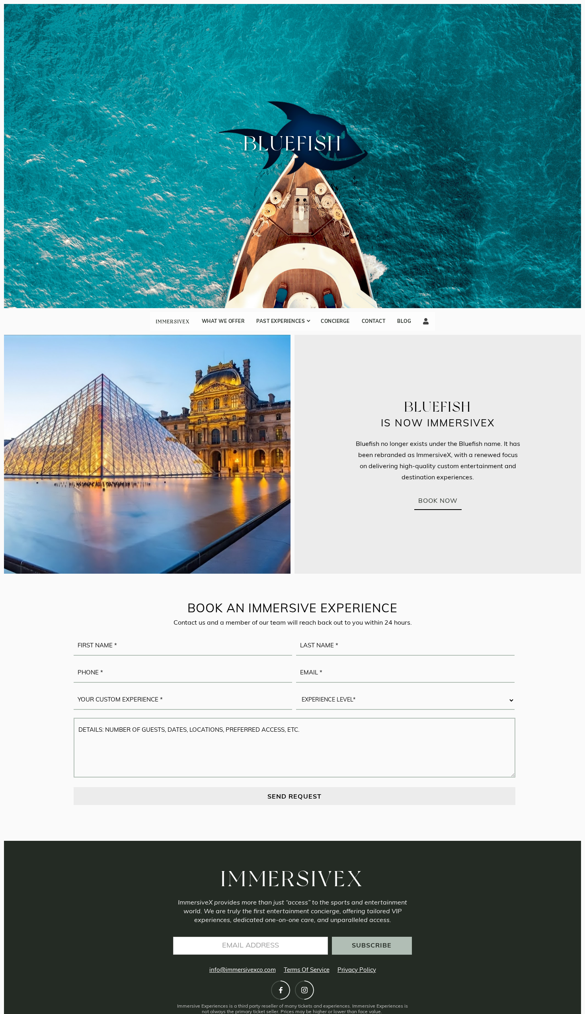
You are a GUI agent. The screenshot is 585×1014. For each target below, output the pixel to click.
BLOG (404, 321)
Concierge (335, 321)
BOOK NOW (438, 501)
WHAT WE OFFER (223, 321)
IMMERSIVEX (173, 321)
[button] (282, 321)
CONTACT (374, 321)
